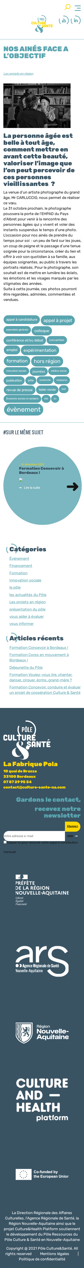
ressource (61, 380)
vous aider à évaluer (26, 616)
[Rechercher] (68, 7)
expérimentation (40, 350)
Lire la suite (32, 488)
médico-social (59, 370)
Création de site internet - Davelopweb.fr (47, 1264)
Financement (20, 565)
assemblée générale (17, 329)
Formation (18, 573)
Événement (19, 558)
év (55, 398)
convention (56, 340)
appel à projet (57, 320)
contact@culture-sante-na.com (34, 787)
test (64, 389)
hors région (47, 361)
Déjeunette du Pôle (26, 667)
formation (17, 361)
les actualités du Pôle (27, 594)
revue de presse (19, 390)
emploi (11, 350)
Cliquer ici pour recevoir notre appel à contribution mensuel (41, 844)
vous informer (21, 623)
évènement (24, 409)
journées (38, 371)
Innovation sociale (16, 370)
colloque (41, 330)
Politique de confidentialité (42, 1259)
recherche (45, 380)
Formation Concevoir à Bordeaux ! (38, 647)
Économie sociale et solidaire (22, 398)
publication (14, 380)
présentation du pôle (27, 609)
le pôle (15, 587)
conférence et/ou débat (24, 340)
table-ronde (47, 389)
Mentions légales (54, 1253)
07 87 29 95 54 (17, 782)
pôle (31, 380)
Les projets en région (18, 74)
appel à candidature (21, 320)
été (46, 398)
